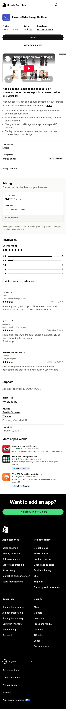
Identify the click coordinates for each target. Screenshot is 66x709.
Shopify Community (12, 618)
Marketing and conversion (16, 576)
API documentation (12, 612)
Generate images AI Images (24, 446)
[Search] (56, 4)
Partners (38, 629)
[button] (33, 449)
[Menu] (62, 4)
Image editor (9, 158)
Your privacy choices (13, 700)
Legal (37, 640)
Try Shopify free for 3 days (33, 511)
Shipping (38, 581)
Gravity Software (45, 29)
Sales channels (10, 548)
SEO (36, 576)
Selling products (11, 559)
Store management (12, 581)
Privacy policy (9, 402)
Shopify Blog (9, 629)
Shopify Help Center (13, 607)
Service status (41, 646)
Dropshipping (41, 548)
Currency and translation (47, 587)
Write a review (11, 281)
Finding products (11, 553)
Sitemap (6, 692)
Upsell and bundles (44, 564)
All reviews (29, 281)
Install (33, 37)
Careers (38, 612)
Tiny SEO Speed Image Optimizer (27, 474)
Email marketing (42, 570)
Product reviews (42, 559)
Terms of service (11, 677)
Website (6, 416)
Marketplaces (41, 553)
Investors (39, 618)
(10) (30, 29)
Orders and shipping (13, 564)
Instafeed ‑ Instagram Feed (24, 456)
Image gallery (9, 168)
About (37, 607)
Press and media (43, 624)
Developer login (10, 670)
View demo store (33, 45)
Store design (9, 570)
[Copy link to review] (11, 292)
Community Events (12, 624)
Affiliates (38, 635)
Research (7, 635)
